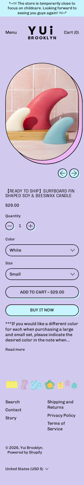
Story (10, 418)
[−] (9, 226)
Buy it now (42, 310)
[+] (30, 226)
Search (12, 401)
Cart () (71, 33)
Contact (13, 409)
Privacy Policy (61, 415)
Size (9, 263)
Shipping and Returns (60, 404)
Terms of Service (56, 426)
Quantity (13, 216)
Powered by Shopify (24, 452)
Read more (15, 349)
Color (10, 239)
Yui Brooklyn (31, 447)
